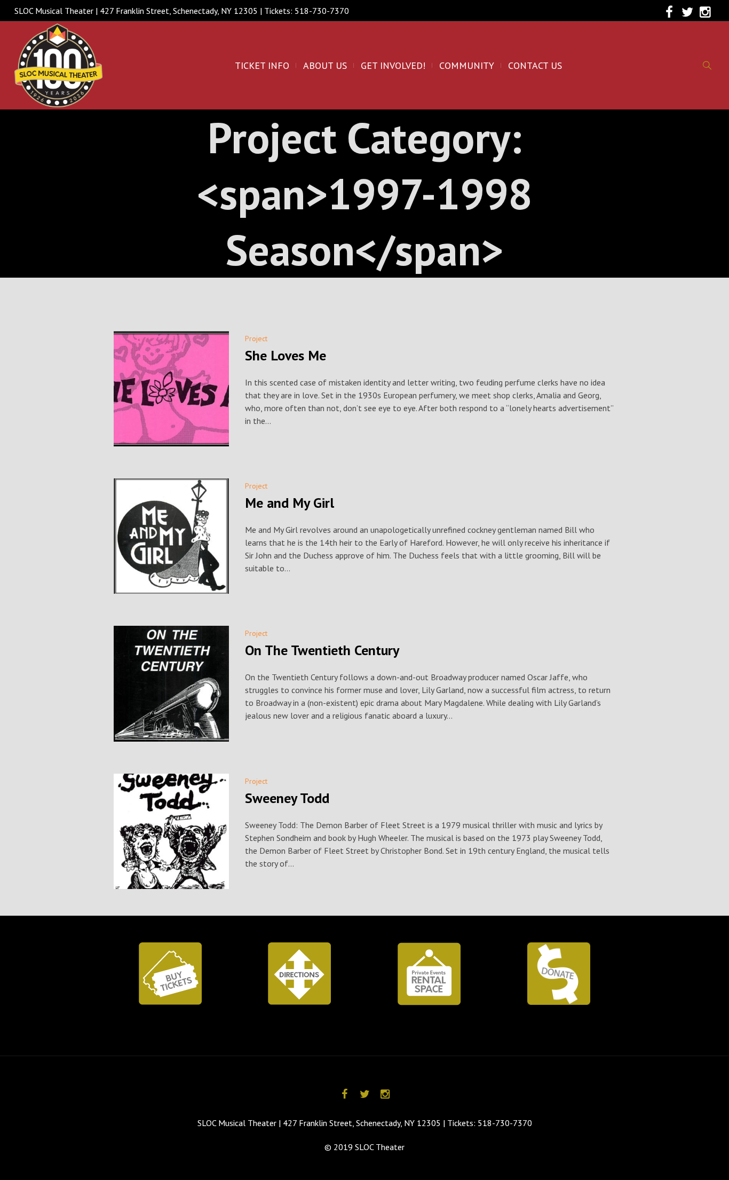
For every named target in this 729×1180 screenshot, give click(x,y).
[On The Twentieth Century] (171, 683)
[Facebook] (669, 12)
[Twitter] (687, 12)
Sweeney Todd (287, 798)
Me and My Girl (289, 503)
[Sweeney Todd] (171, 831)
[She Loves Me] (171, 388)
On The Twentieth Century (322, 650)
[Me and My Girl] (171, 536)
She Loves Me (285, 355)
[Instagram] (705, 12)
